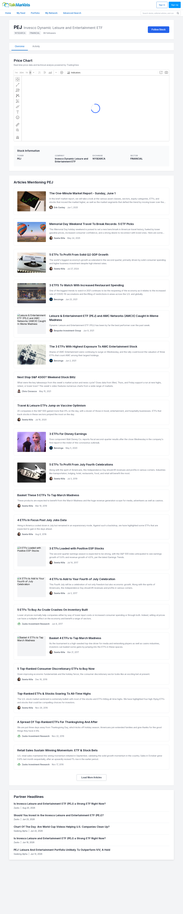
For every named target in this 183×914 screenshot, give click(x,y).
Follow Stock (159, 29)
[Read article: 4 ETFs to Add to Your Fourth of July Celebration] (91, 587)
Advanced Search (72, 13)
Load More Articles (91, 777)
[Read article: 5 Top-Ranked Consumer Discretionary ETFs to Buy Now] (91, 673)
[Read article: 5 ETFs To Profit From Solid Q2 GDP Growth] (91, 262)
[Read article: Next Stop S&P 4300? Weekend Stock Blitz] (91, 384)
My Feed (21, 13)
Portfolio (35, 13)
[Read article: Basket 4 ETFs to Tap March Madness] (91, 646)
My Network (51, 13)
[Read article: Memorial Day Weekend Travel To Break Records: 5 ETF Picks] (91, 232)
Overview (19, 46)
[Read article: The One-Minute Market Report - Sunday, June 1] (91, 201)
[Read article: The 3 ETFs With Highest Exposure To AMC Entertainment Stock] (91, 354)
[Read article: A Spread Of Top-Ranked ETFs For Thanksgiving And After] (91, 729)
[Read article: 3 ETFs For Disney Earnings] (91, 441)
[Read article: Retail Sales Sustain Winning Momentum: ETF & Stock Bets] (91, 757)
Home (8, 13)
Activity (36, 46)
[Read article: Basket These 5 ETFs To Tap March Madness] (91, 500)
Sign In (162, 5)
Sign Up (174, 5)
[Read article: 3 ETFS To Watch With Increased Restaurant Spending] (91, 293)
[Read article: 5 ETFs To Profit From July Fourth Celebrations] (91, 472)
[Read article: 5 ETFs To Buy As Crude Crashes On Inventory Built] (91, 616)
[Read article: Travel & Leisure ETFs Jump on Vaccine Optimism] (91, 412)
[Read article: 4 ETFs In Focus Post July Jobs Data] (91, 527)
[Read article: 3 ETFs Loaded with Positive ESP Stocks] (91, 556)
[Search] (178, 13)
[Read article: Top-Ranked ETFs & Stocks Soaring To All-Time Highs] (91, 700)
